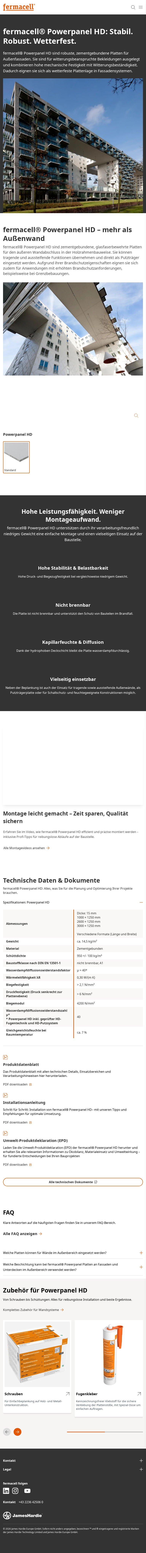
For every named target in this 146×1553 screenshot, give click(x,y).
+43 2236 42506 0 (31, 1502)
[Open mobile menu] (140, 7)
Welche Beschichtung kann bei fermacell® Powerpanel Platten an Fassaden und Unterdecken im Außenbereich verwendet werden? (60, 1267)
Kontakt (9, 1461)
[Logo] (19, 7)
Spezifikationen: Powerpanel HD (26, 902)
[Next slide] (17, 1432)
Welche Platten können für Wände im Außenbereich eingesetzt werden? (54, 1253)
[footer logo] (73, 1515)
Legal (7, 1469)
